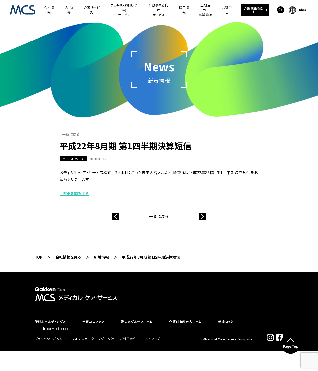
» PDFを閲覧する (74, 193)
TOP (38, 257)
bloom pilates (56, 328)
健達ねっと (226, 321)
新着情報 (101, 257)
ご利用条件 (128, 338)
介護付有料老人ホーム (185, 321)
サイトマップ (151, 338)
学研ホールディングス (50, 321)
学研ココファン (93, 321)
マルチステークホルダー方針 (93, 338)
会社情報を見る (68, 257)
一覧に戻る (71, 134)
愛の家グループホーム (137, 321)
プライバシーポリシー (50, 338)
